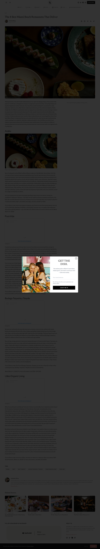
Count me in (64, 287)
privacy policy (56, 283)
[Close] (76, 258)
